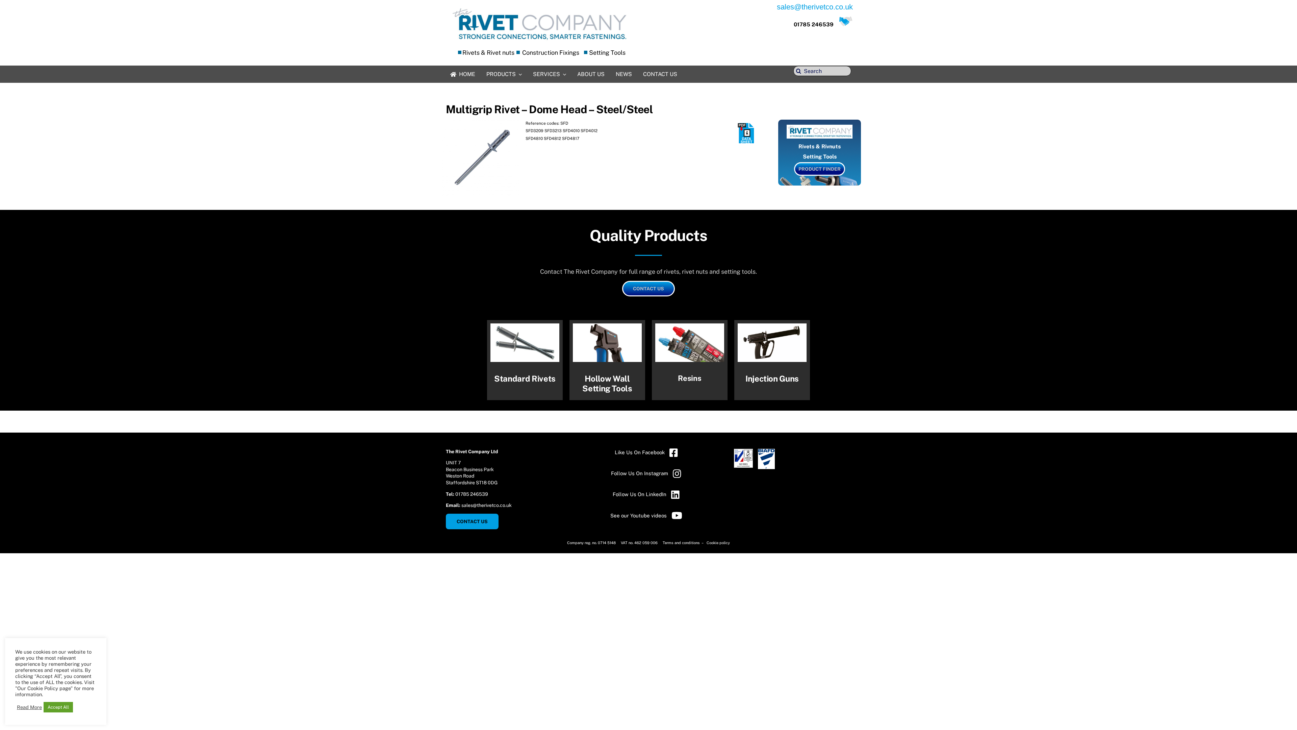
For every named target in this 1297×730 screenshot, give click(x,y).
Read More (29, 707)
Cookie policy (718, 543)
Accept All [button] (58, 707)
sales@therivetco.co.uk (486, 505)
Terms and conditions (682, 543)
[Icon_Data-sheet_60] (746, 125)
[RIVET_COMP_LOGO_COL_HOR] (539, 8)
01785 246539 (814, 24)
